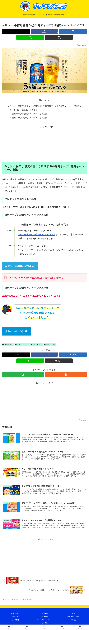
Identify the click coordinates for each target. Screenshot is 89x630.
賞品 (73, 613)
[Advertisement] (44, 144)
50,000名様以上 (8, 344)
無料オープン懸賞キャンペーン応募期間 (29, 118)
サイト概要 (44, 613)
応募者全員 (44, 616)
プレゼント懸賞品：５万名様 (25, 110)
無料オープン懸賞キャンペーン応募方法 (29, 114)
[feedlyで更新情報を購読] (23, 374)
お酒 (33, 344)
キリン (40, 344)
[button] (59, 37)
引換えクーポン (50, 344)
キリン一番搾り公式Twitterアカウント (36, 234)
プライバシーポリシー (44, 620)
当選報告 (74, 620)
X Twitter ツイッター (23, 344)
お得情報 (44, 623)
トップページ (15, 613)
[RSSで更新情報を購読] (66, 374)
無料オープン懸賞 (74, 616)
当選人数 (15, 616)
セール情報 (15, 620)
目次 (41, 100)
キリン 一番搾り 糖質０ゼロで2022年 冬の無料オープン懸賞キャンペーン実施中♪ (45, 106)
